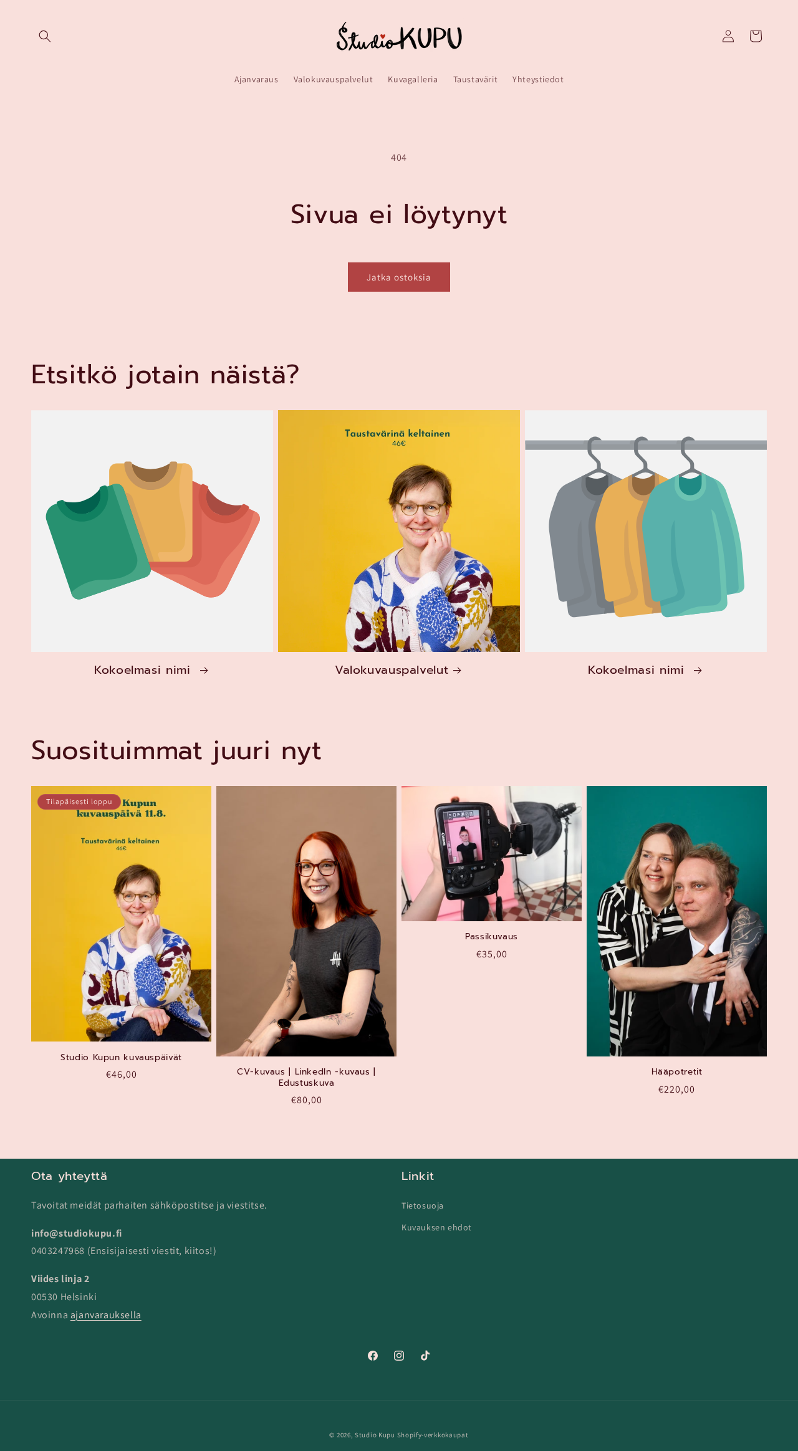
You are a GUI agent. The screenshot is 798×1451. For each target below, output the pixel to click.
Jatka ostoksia (399, 277)
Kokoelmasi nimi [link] (144, 670)
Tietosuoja (422, 1204)
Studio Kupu (375, 1434)
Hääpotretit (677, 1072)
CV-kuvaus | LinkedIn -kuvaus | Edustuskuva (306, 1077)
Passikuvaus (491, 936)
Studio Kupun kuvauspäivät (121, 1057)
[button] (45, 36)
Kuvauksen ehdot (436, 1226)
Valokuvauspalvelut (391, 670)
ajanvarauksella (106, 1314)
